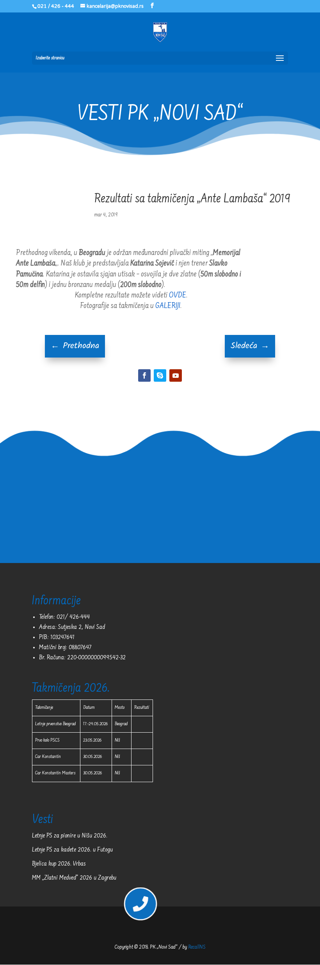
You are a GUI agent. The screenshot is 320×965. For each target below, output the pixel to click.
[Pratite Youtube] (175, 375)
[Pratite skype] (160, 375)
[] (140, 911)
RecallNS (197, 947)
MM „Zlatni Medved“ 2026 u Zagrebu (74, 878)
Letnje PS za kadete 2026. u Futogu (72, 849)
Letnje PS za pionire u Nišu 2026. (69, 835)
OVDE (177, 295)
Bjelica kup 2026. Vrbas (59, 864)
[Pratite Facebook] (144, 375)
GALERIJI (167, 306)
